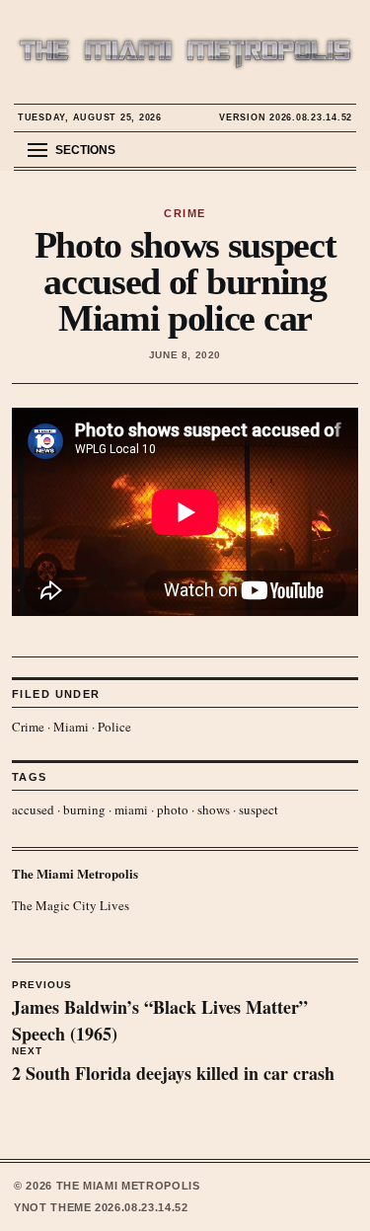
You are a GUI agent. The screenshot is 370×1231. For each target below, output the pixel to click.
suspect (258, 809)
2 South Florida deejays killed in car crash (173, 1066)
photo (172, 809)
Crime (28, 726)
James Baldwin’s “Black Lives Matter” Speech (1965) (160, 1012)
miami (131, 809)
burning (84, 809)
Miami (71, 726)
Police (114, 726)
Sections (85, 150)
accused (33, 809)
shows (213, 809)
